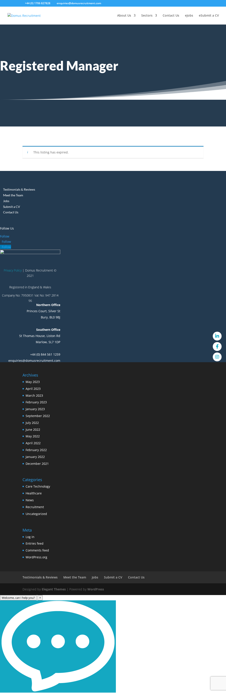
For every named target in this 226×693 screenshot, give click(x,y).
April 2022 (33, 443)
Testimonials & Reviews (19, 189)
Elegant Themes (54, 589)
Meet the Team (13, 195)
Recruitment (35, 507)
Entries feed (34, 543)
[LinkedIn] (217, 336)
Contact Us (171, 15)
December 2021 (37, 463)
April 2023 (33, 389)
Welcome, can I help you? (18, 598)
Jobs (190, 15)
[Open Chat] (58, 646)
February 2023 (36, 402)
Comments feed (37, 550)
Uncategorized (36, 514)
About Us (124, 15)
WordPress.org (36, 557)
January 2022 (35, 457)
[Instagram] (217, 356)
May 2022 (33, 436)
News (30, 500)
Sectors (147, 15)
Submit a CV (210, 15)
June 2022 (33, 429)
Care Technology (38, 486)
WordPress (95, 589)
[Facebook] (217, 346)
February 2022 (36, 450)
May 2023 (33, 382)
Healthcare (34, 493)
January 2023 (35, 409)
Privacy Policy (13, 270)
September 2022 (38, 416)
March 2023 (34, 395)
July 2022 (32, 423)
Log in (30, 537)
